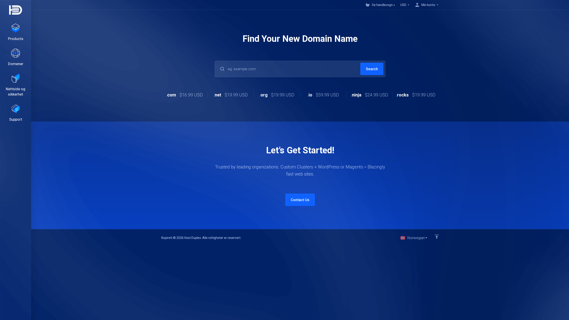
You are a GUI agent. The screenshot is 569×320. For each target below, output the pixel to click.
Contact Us (300, 200)
